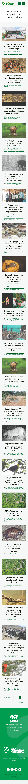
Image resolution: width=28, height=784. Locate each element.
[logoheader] (8, 2)
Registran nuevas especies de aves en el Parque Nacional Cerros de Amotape (14, 480)
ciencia (13, 553)
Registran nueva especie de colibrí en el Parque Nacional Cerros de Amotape (14, 682)
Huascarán (11, 656)
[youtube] (19, 769)
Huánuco (10, 454)
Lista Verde (13, 216)
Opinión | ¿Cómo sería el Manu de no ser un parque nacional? (14, 143)
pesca (20, 54)
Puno (8, 421)
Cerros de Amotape (13, 487)
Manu (12, 149)
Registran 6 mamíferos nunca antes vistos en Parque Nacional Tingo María (14, 446)
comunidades (12, 52)
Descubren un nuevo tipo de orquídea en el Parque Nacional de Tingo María (14, 313)
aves (12, 251)
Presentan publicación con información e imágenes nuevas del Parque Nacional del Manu (14, 612)
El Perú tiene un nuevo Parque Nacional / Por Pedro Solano (14, 513)
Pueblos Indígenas (8, 386)
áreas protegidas (10, 585)
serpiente (6, 86)
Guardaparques (7, 319)
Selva (17, 151)
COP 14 (8, 216)
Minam (5, 151)
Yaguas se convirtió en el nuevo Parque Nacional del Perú (14, 579)
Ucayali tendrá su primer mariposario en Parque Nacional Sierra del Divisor (14, 346)
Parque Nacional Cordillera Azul (12, 217)
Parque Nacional (8, 488)
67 (23, 700)
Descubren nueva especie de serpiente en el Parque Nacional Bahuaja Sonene (14, 111)
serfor (5, 118)
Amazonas (9, 183)
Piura (19, 689)
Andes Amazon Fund (11, 353)
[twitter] (12, 769)
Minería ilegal (17, 619)
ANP (8, 286)
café (13, 418)
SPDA (21, 519)
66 (20, 700)
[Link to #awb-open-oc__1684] (23, 3)
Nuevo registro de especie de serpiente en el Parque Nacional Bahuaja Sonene (14, 79)
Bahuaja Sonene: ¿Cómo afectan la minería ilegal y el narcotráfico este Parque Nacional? (14, 412)
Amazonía (9, 51)
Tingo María (21, 454)
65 (17, 700)
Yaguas (5, 520)
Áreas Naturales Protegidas (15, 318)
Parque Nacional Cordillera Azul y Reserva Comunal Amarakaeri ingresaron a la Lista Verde (14, 209)
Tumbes (6, 252)
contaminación (17, 418)
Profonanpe (15, 354)
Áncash (8, 655)
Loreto (5, 54)
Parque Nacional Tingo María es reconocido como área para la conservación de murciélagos (14, 279)
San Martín (15, 555)
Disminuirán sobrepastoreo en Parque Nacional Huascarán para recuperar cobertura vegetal (14, 647)
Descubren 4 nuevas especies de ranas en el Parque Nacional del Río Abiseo (14, 547)
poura (13, 488)
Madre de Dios (17, 85)
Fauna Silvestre (7, 184)
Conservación (19, 52)
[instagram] (16, 769)
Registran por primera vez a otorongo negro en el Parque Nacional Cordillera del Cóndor (14, 177)
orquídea (14, 319)
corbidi (20, 487)
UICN (16, 219)
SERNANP (9, 118)
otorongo (14, 184)
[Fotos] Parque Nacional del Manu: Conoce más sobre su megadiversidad (14, 379)
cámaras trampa (15, 453)
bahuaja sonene (10, 85)
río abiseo (10, 555)
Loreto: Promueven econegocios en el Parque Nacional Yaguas (14, 46)
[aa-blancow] (14, 747)
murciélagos (12, 286)
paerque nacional (11, 151)
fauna (16, 553)
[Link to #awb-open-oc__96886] (19, 3)
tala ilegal (15, 620)
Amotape (9, 251)
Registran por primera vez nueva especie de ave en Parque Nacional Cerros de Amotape (14, 244)
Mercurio (13, 419)
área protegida (15, 148)
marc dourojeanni (18, 149)
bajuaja (13, 116)
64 (14, 700)
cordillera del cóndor (16, 183)
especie (13, 117)
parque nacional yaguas (12, 54)
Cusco (16, 116)
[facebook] (8, 769)
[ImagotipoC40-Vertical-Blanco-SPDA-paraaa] (14, 715)
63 (12, 700)
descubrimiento (7, 117)
